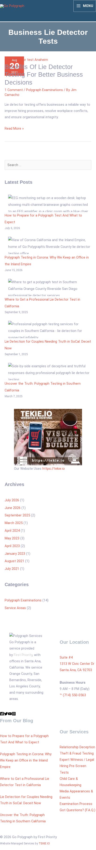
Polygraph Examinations (44, 90)
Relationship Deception (77, 747)
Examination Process (76, 804)
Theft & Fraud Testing (77, 753)
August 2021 (14, 561)
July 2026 (12, 500)
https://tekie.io (53, 468)
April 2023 (12, 546)
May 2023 (12, 538)
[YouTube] (10, 714)
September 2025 (17, 515)
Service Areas (15, 608)
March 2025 (14, 523)
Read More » (14, 128)
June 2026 (13, 508)
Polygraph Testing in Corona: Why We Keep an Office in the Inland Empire (25, 760)
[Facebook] (2, 714)
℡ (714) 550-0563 (73, 695)
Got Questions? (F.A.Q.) (77, 810)
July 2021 (12, 569)
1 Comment (14, 90)
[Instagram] (14, 714)
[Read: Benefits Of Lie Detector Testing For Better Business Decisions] (26, 59)
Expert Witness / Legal (77, 760)
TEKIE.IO (44, 843)
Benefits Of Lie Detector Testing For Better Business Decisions (44, 74)
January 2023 (15, 553)
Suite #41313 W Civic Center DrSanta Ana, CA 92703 (77, 663)
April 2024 (12, 530)
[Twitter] (6, 714)
